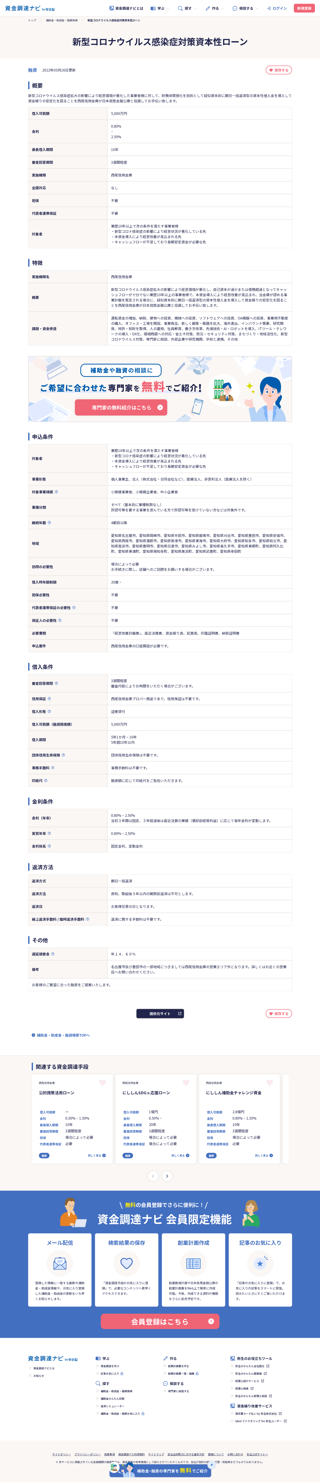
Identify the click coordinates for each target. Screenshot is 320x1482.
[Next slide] (167, 1176)
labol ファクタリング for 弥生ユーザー (258, 1421)
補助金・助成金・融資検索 (62, 20)
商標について (216, 1454)
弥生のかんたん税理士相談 (251, 1396)
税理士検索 (242, 1388)
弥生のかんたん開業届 (248, 1373)
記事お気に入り (110, 1373)
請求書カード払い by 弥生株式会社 (256, 1413)
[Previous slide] (153, 1176)
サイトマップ (156, 1454)
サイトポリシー (61, 1454)
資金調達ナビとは (129, 8)
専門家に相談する (178, 1391)
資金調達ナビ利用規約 (131, 1454)
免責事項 (109, 1454)
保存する (281, 70)
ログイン (280, 8)
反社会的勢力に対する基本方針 (186, 1454)
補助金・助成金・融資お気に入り (120, 1413)
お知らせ (38, 1375)
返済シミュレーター (112, 1406)
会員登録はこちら (160, 1321)
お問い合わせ (235, 1454)
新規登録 (304, 8)
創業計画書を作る (178, 1366)
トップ (32, 20)
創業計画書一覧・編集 (181, 1373)
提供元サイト (160, 1013)
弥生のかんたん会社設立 (249, 1366)
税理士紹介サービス (247, 1381)
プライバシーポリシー (87, 1454)
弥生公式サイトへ (257, 1454)
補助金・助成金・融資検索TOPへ (63, 1035)
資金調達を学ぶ (110, 1366)
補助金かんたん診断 (112, 1398)
